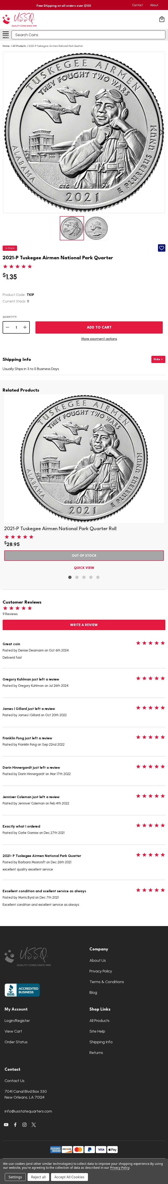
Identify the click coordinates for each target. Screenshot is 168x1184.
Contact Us (14, 1080)
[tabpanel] (84, 483)
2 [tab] (77, 577)
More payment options (99, 339)
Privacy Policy (100, 971)
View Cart (13, 1031)
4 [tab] (91, 577)
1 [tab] (70, 577)
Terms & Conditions (106, 981)
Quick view (84, 568)
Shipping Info (101, 1042)
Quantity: (10, 317)
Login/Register (17, 1020)
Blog (93, 992)
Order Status (16, 1042)
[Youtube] (6, 1125)
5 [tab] (98, 577)
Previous (7, 132)
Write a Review (84, 625)
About (154, 5)
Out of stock (84, 556)
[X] (15, 1125)
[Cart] (162, 19)
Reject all (38, 1177)
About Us (97, 960)
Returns (96, 1052)
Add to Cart (99, 327)
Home (6, 45)
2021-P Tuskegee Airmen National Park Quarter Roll (60, 528)
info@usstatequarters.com (28, 1111)
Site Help (97, 1031)
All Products (99, 1020)
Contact (137, 5)
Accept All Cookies (69, 1177)
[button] (42, 956)
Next (161, 132)
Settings (15, 1177)
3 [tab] (84, 577)
